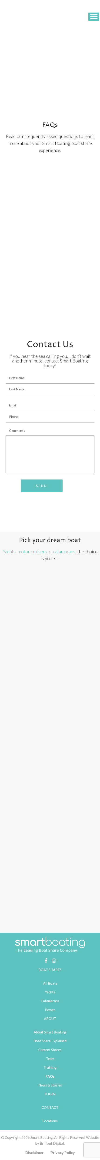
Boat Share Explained (50, 1041)
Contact (50, 1107)
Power (50, 1010)
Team (50, 1058)
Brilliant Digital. (52, 1143)
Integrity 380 (60, 659)
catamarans (64, 551)
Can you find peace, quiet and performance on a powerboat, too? (51, 262)
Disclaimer (34, 1152)
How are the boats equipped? (25, 219)
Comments (17, 430)
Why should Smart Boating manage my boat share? (41, 240)
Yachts (9, 551)
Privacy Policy (63, 1152)
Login (50, 1094)
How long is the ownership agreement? (32, 198)
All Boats (50, 983)
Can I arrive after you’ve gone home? (30, 305)
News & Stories (50, 1085)
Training (50, 1067)
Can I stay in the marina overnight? (29, 294)
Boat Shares (50, 970)
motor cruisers (32, 551)
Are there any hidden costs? (24, 208)
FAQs (50, 1076)
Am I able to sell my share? (23, 187)
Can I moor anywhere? (20, 283)
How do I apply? (15, 315)
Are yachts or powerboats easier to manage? (36, 251)
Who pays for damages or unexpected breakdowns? (42, 230)
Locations (50, 1121)
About (50, 1018)
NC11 (53, 856)
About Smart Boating (50, 1032)
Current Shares (50, 1050)
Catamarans (50, 1001)
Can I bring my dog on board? (25, 273)
